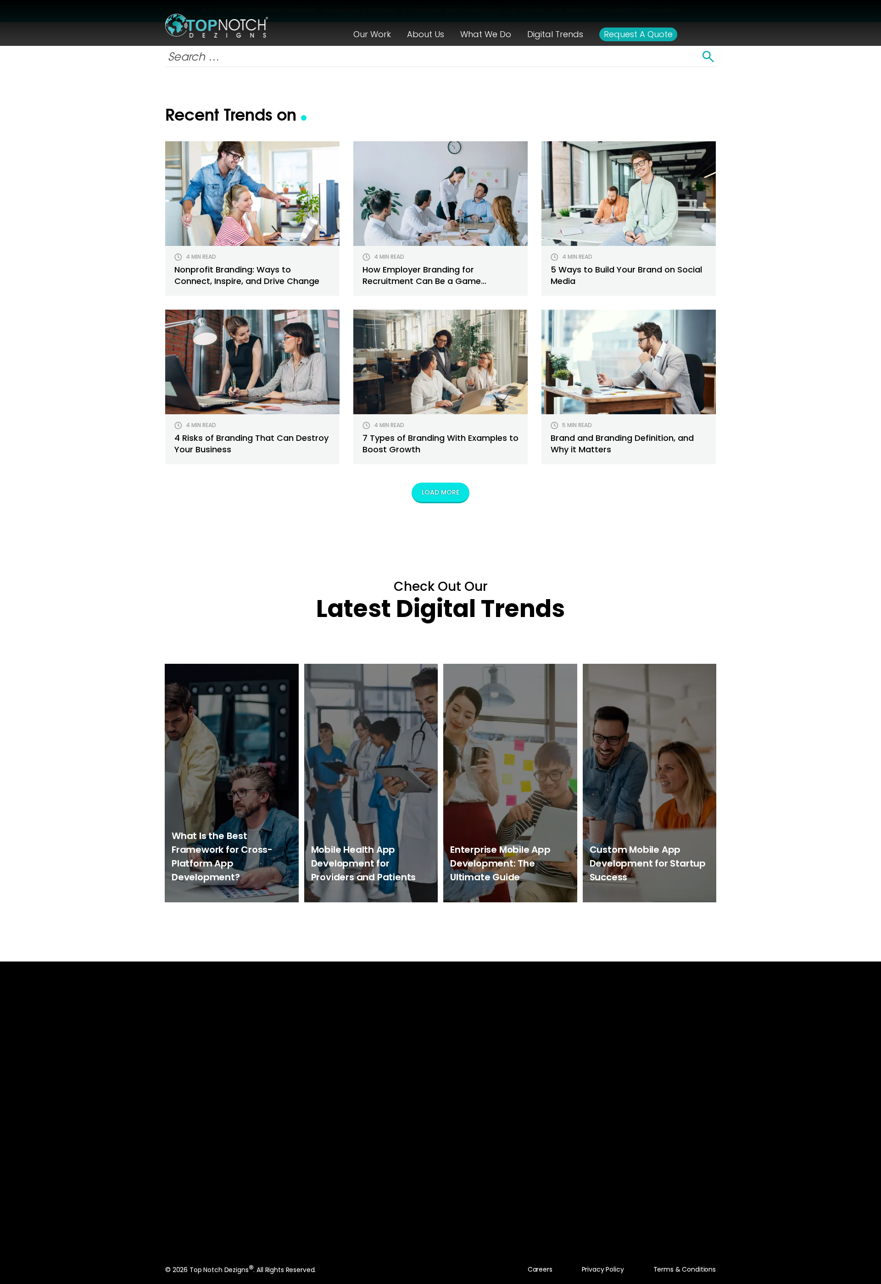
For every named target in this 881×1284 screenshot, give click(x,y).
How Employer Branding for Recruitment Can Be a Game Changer (421, 281)
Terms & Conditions (684, 1269)
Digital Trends (555, 34)
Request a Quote (638, 34)
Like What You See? (441, 1089)
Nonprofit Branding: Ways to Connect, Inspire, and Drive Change (246, 275)
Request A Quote (432, 1158)
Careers (540, 1269)
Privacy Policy (603, 1269)
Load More (440, 492)
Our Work (372, 34)
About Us (425, 34)
